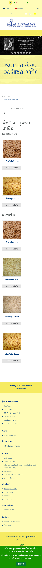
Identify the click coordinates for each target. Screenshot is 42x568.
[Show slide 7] (30, 53)
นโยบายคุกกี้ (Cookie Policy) (22, 558)
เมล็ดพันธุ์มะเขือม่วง (12, 198)
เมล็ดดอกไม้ (8, 496)
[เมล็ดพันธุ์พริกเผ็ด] (12, 267)
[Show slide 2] (15, 53)
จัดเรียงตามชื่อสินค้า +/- (12, 100)
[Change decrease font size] (15, 14)
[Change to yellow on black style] (34, 14)
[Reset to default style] (30, 14)
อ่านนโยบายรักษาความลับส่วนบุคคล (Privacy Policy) (21, 555)
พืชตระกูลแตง (8, 492)
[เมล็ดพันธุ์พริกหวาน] (12, 148)
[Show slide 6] (27, 53)
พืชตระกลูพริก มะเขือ (10, 489)
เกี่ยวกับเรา (7, 406)
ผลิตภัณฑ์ (6, 484)
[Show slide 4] (21, 53)
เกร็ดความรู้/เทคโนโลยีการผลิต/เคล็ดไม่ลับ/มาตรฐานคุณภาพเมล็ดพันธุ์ (21, 466)
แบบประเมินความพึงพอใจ (12, 522)
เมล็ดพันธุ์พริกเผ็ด (11, 279)
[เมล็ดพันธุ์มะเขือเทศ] (12, 304)
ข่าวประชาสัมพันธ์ (9, 461)
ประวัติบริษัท (8, 410)
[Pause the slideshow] (35, 45)
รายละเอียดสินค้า (12, 168)
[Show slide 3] (18, 53)
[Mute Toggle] (27, 3)
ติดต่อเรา (5, 517)
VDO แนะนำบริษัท (9, 478)
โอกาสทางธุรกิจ (8, 441)
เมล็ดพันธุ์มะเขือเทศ (12, 317)
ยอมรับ (21, 563)
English (20, 8)
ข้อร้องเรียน (7, 525)
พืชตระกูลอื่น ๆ (8, 499)
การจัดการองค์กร (10, 417)
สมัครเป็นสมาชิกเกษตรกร (12, 446)
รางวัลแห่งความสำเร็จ (11, 424)
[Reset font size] (11, 14)
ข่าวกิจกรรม (8, 458)
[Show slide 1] (12, 53)
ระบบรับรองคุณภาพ (10, 420)
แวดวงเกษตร (8, 471)
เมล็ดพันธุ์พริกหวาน (11, 161)
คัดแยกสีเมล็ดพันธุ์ (10, 436)
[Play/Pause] (15, 3)
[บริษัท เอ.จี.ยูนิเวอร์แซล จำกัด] (21, 22)
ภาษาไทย (9, 8)
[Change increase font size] (8, 14)
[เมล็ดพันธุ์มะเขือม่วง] (12, 186)
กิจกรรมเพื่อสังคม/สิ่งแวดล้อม (13, 475)
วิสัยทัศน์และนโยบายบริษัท (12, 413)
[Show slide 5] (24, 53)
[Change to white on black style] (26, 14)
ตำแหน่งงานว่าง (9, 510)
